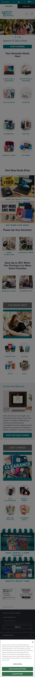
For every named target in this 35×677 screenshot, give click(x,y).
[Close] (33, 642)
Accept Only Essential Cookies (17, 669)
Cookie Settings (17, 664)
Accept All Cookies (17, 674)
